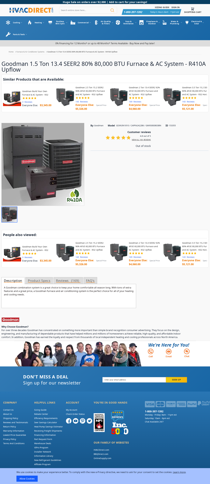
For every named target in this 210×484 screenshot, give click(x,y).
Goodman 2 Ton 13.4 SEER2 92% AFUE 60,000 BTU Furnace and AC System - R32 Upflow (144, 91)
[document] (105, 476)
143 (81, 101)
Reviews (67, 281)
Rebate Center (41, 414)
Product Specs (39, 281)
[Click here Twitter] (89, 421)
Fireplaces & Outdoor (152, 22)
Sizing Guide (162, 7)
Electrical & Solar (196, 22)
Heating (38, 22)
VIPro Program (41, 447)
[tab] (13, 280)
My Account (71, 409)
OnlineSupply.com (102, 458)
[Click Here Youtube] (75, 421)
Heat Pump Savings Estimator (48, 426)
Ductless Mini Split (60, 22)
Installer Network (42, 451)
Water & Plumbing (174, 22)
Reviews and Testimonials (15, 422)
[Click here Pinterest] (82, 421)
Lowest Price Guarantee (14, 435)
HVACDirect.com (101, 449)
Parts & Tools (19, 34)
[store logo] (31, 10)
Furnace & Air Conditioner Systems (30, 52)
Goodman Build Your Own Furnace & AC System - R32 (35, 93)
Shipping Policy (10, 418)
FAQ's (90, 281)
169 (135, 101)
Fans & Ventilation (128, 22)
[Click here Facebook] (68, 421)
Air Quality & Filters (106, 22)
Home (11, 52)
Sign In (175, 7)
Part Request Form (43, 439)
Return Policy (9, 426)
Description (13, 281)
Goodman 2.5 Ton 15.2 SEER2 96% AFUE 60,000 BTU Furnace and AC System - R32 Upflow (90, 91)
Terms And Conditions (14, 443)
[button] (9, 214)
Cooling (16, 22)
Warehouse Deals (42, 443)
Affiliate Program (42, 464)
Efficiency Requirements (46, 418)
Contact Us (8, 409)
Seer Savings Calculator (45, 422)
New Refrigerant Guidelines (47, 460)
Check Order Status (75, 414)
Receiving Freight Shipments (48, 430)
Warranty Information (13, 430)
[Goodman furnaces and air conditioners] (92, 319)
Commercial (83, 22)
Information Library (43, 456)
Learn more (179, 472)
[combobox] (88, 10)
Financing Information (45, 435)
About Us (7, 414)
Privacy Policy (9, 439)
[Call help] (150, 353)
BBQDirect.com (101, 454)
